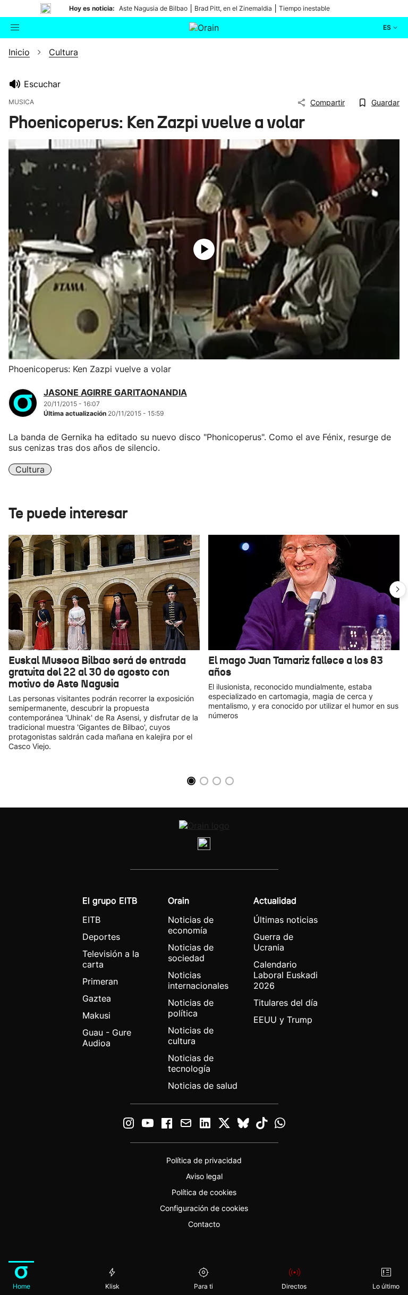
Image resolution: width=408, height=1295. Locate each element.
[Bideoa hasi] (204, 249)
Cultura (30, 469)
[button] (397, 589)
